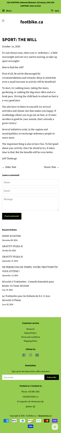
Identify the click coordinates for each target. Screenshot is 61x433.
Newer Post (50, 167)
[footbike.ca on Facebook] (24, 355)
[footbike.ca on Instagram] (30, 355)
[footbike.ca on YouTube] (37, 355)
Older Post (10, 167)
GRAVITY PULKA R (12, 246)
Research (30, 329)
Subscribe (51, 377)
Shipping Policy (30, 341)
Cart (56, 10)
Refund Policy (30, 333)
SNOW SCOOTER (11, 236)
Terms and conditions (30, 337)
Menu (9, 10)
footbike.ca (31, 415)
